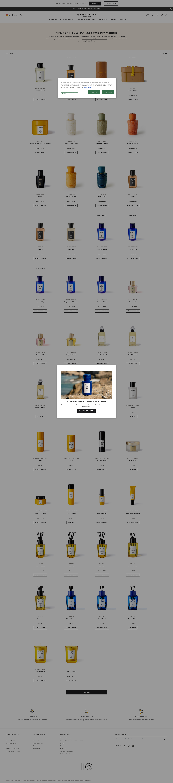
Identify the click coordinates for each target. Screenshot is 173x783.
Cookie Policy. (87, 87)
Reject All (94, 92)
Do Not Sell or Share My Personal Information (69, 92)
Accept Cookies (108, 92)
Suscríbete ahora (86, 411)
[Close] (113, 368)
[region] (87, 88)
